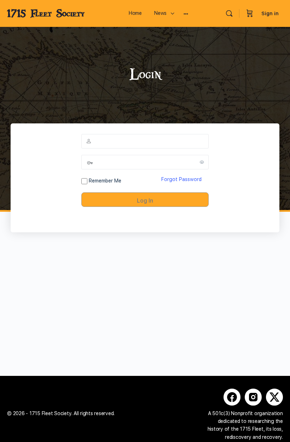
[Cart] (249, 13)
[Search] (229, 13)
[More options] (185, 13)
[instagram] (253, 397)
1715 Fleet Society (46, 13)
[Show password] (202, 162)
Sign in (270, 13)
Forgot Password (181, 179)
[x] (274, 397)
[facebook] (232, 397)
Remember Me (104, 181)
